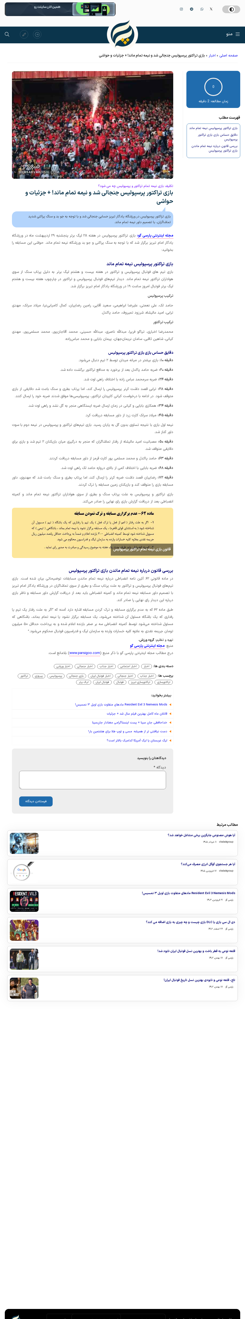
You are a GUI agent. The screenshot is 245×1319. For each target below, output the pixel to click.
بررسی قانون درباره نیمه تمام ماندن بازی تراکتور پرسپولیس (214, 148)
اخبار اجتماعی (128, 666)
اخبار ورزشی (63, 666)
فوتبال (120, 682)
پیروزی (39, 676)
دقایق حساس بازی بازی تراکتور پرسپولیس (218, 137)
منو (229, 34)
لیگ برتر (84, 682)
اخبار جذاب (106, 666)
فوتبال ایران (102, 682)
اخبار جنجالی (85, 666)
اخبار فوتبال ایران (101, 676)
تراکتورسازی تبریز (140, 682)
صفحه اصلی (228, 55)
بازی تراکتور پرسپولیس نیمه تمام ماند (213, 128)
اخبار (212, 55)
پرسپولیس (56, 676)
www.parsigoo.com (84, 653)
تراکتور (24, 676)
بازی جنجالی (76, 676)
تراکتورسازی (163, 682)
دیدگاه (160, 767)
